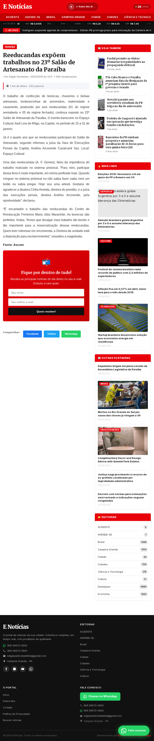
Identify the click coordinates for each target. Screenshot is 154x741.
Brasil (51, 17)
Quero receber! (46, 311)
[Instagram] (14, 669)
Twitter (51, 333)
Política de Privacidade (16, 713)
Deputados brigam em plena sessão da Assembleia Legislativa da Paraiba (122, 367)
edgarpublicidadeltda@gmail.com (26, 655)
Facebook (32, 333)
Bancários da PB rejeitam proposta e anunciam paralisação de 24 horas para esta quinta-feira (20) (124, 142)
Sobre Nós (9, 701)
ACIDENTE (12, 17)
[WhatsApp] (31, 669)
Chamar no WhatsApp (102, 696)
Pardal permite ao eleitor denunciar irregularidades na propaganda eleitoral (126, 62)
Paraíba (10, 46)
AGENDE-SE (32, 17)
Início (6, 694)
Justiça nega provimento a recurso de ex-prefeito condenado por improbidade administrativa (122, 477)
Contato (7, 707)
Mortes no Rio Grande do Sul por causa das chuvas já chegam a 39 (119, 413)
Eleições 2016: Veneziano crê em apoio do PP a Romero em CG (119, 176)
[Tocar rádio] (71, 7)
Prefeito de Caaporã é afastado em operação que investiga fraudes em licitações (127, 122)
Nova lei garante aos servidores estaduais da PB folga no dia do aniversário (125, 103)
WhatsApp (71, 333)
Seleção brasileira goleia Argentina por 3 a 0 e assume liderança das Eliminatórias (120, 223)
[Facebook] (6, 669)
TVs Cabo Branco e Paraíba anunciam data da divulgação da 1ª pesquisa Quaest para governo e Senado (126, 82)
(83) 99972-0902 (17, 645)
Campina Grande (73, 17)
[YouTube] (23, 669)
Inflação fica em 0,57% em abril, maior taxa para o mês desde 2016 (122, 290)
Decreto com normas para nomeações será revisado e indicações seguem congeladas (122, 497)
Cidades (112, 17)
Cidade (96, 17)
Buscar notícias (12, 720)
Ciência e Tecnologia (92, 669)
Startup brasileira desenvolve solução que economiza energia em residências (122, 338)
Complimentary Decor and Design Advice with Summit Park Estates (119, 459)
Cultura (84, 675)
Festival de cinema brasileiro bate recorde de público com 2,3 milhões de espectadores (123, 272)
